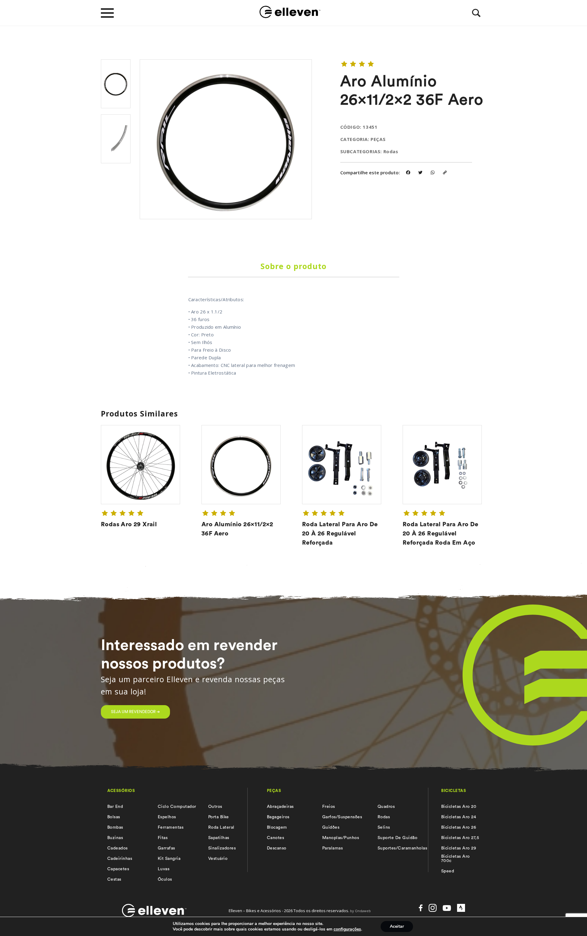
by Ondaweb (360, 910)
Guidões (330, 827)
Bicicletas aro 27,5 (460, 838)
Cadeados (117, 848)
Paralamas (332, 848)
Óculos (165, 879)
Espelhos (167, 817)
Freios (328, 807)
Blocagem (277, 827)
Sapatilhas (218, 838)
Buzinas (115, 838)
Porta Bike (218, 817)
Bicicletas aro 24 (458, 817)
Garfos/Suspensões (342, 817)
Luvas (163, 869)
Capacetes (118, 869)
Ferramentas (170, 827)
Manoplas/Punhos (340, 838)
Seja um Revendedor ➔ (135, 712)
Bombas (115, 827)
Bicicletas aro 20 (458, 807)
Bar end (115, 807)
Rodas (384, 817)
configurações (347, 929)
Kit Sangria (169, 858)
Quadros (386, 807)
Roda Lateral (221, 827)
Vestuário (217, 858)
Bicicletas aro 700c (455, 858)
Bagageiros (278, 817)
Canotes (275, 838)
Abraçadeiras (280, 807)
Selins (384, 827)
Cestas (114, 879)
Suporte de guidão (397, 838)
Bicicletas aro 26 (458, 827)
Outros (215, 807)
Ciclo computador (177, 807)
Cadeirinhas (119, 858)
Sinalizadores (222, 848)
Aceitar (397, 926)
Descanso (276, 848)
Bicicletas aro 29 (458, 848)
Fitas (163, 838)
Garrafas (166, 848)
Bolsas (113, 817)
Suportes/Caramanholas (402, 848)
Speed (447, 871)
